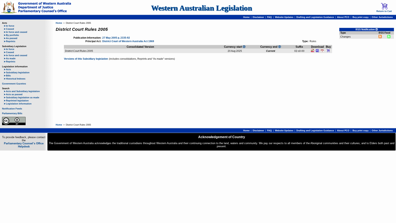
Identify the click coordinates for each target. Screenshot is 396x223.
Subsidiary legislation (16, 72)
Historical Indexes (14, 78)
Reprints (9, 41)
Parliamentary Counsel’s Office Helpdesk (24, 145)
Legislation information (18, 103)
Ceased (9, 29)
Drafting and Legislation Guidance (315, 17)
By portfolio (11, 35)
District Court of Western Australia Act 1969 (128, 41)
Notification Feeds (12, 108)
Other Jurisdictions (382, 17)
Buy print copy (360, 17)
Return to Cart (384, 11)
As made (9, 58)
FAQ (269, 17)
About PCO (343, 17)
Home (246, 17)
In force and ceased (15, 32)
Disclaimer (258, 17)
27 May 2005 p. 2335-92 (116, 37)
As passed (10, 38)
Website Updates (284, 17)
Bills (7, 75)
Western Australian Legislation (201, 8)
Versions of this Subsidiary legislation (86, 58)
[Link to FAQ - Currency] (279, 46)
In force (9, 26)
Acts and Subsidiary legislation (22, 91)
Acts (7, 69)
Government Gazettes (14, 83)
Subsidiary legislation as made (21, 97)
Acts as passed (13, 94)
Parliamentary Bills (12, 113)
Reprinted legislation (16, 100)
